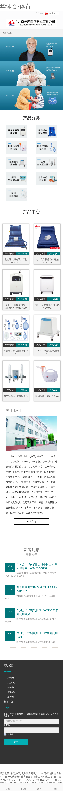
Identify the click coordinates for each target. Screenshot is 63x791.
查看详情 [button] (31, 521)
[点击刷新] (9, 734)
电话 (23, 789)
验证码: (7, 725)
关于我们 (11, 678)
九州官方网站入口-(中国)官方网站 (39, 773)
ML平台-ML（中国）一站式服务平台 (21, 780)
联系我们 (11, 697)
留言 (39, 789)
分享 (8, 789)
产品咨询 (22, 253)
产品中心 (11, 682)
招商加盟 (11, 692)
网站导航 (7, 33)
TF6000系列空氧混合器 (16, 396)
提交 (15, 741)
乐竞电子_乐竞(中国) (10, 773)
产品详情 (9, 253)
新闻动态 (11, 687)
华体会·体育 (15, 6)
